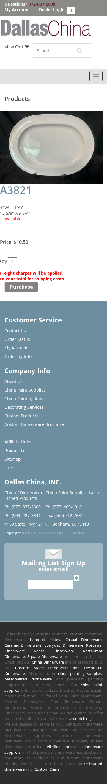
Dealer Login (51, 9)
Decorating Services (24, 407)
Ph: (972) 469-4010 (63, 507)
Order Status (17, 339)
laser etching (79, 718)
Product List (16, 450)
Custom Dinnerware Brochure (34, 424)
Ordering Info (18, 356)
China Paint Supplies (25, 390)
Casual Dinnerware (83, 639)
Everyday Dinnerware (63, 645)
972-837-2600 (42, 4)
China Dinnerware (48, 662)
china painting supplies (80, 673)
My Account (16, 9)
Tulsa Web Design (48, 532)
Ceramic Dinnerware (22, 645)
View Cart (15, 47)
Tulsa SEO (75, 532)
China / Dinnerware (23, 492)
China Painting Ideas (24, 398)
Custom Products (21, 416)
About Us (13, 381)
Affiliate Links (17, 442)
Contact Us (15, 330)
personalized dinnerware (28, 679)
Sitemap (12, 459)
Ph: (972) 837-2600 (22, 507)
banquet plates (45, 639)
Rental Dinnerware (54, 650)
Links (9, 467)
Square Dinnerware (44, 656)
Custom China (46, 769)
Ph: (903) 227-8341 (22, 515)
